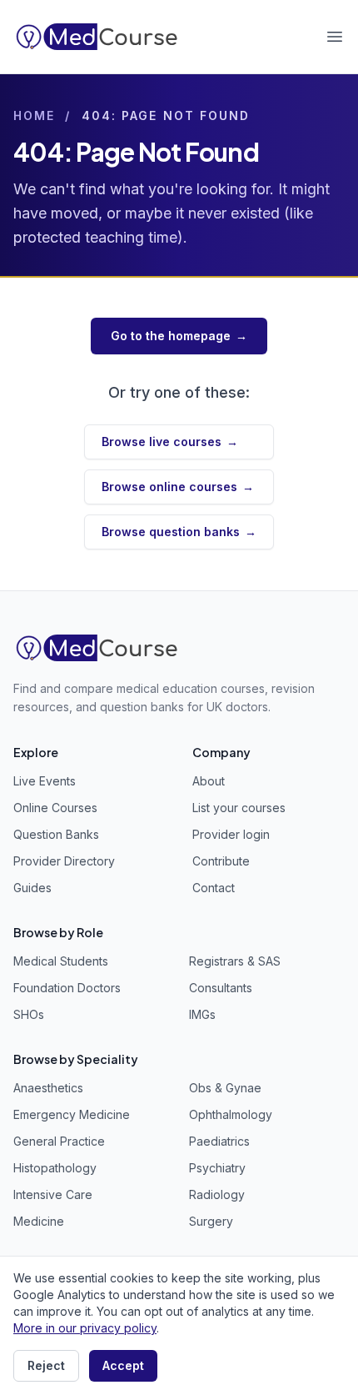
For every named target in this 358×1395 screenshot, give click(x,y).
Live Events (44, 781)
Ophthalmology (230, 1114)
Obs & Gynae (225, 1088)
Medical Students (60, 961)
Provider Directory (64, 861)
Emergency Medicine (71, 1114)
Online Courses (55, 807)
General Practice (59, 1141)
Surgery (211, 1221)
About (208, 781)
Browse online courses (178, 486)
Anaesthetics (48, 1088)
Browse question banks (179, 531)
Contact (213, 888)
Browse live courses (170, 441)
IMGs (202, 1014)
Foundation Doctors (67, 988)
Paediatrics (219, 1141)
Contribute (221, 861)
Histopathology (55, 1168)
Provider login (231, 834)
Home (34, 115)
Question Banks (56, 834)
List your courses (239, 807)
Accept (123, 1365)
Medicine (38, 1221)
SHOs (28, 1014)
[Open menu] (335, 37)
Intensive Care (52, 1194)
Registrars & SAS (235, 961)
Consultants (220, 988)
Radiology (217, 1194)
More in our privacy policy (85, 1328)
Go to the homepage (179, 336)
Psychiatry (217, 1168)
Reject (46, 1365)
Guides (32, 888)
